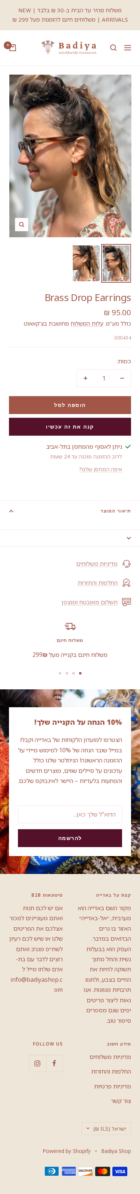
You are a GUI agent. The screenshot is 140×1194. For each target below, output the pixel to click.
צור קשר (121, 1101)
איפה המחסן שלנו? (100, 469)
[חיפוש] (113, 47)
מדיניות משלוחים (97, 564)
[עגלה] (12, 47)
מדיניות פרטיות (112, 1086)
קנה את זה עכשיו (70, 427)
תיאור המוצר (115, 511)
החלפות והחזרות (98, 583)
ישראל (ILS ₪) (109, 1128)
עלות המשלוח (87, 323)
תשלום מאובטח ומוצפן (90, 602)
